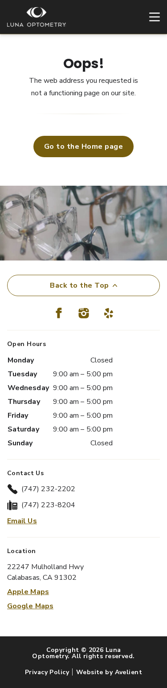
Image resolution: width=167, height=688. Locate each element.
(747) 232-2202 (48, 489)
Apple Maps (28, 592)
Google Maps (30, 606)
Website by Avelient (109, 672)
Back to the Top (79, 285)
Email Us (22, 521)
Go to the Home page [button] (83, 146)
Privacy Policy (47, 672)
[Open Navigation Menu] (150, 17)
